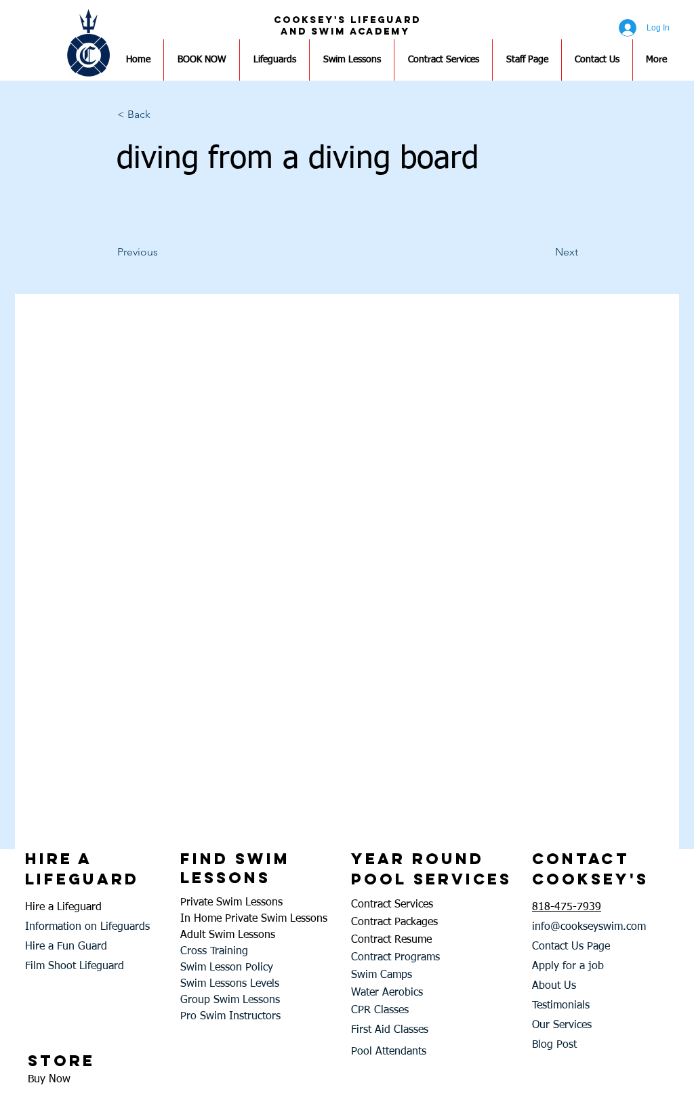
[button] (162, 114)
